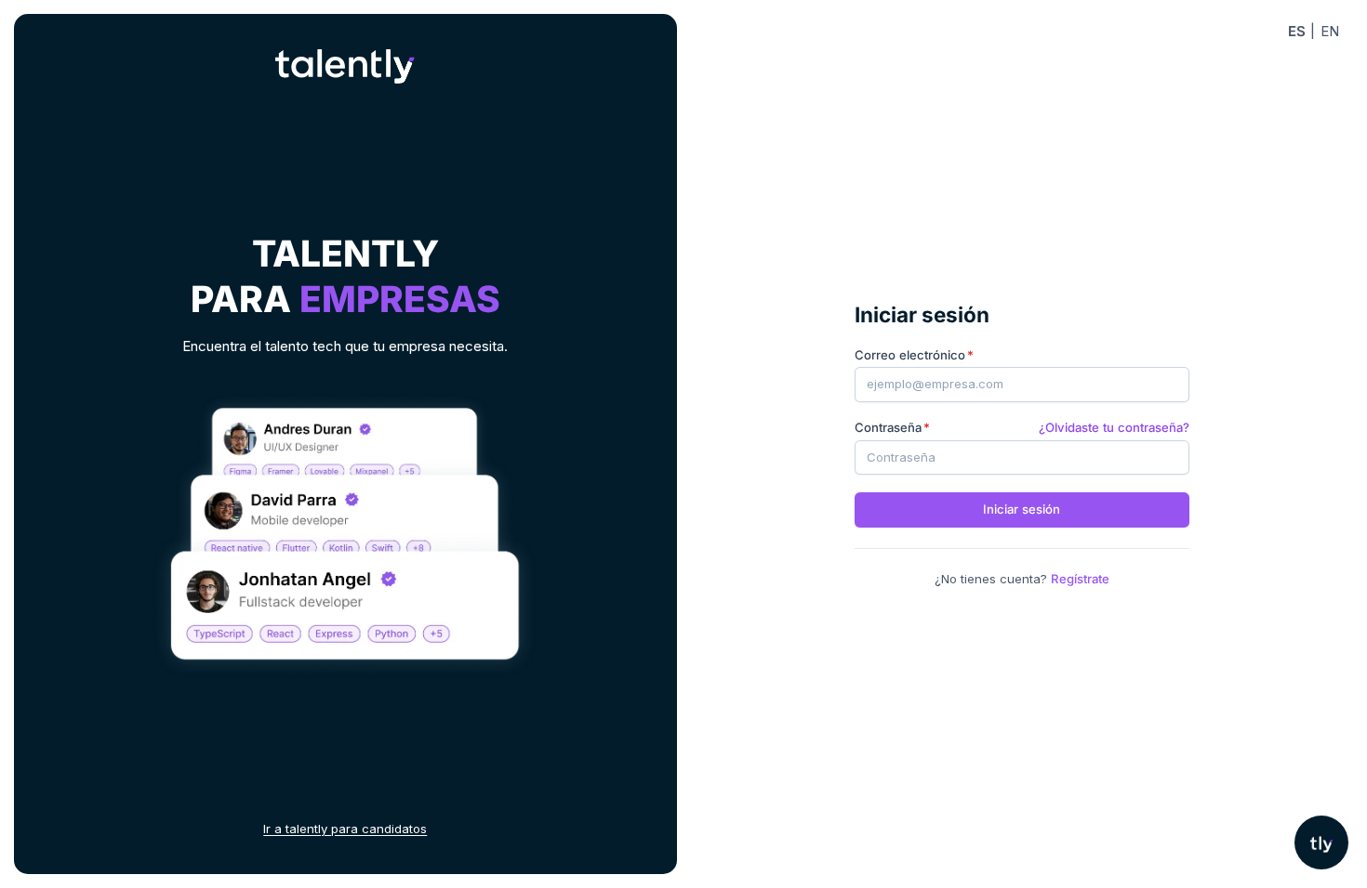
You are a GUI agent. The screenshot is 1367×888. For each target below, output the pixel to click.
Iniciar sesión (1021, 509)
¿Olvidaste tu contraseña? (1114, 427)
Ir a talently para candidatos (345, 828)
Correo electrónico (910, 354)
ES (1297, 31)
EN (1330, 31)
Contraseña (888, 427)
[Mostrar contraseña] (1164, 457)
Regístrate (1080, 578)
